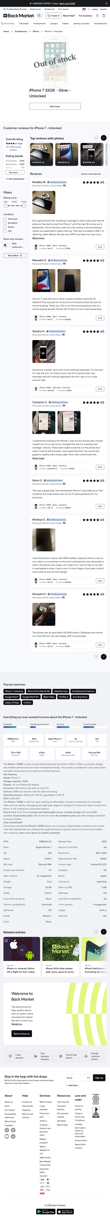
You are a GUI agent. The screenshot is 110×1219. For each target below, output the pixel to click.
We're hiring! (10, 1121)
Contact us (27, 1102)
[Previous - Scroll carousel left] (96, 138)
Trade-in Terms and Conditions (80, 1117)
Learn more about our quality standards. (40, 832)
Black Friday (62, 1125)
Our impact (10, 1110)
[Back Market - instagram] (7, 1130)
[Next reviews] (104, 657)
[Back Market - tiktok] (13, 1130)
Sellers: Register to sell (45, 1150)
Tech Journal (63, 1102)
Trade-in (43, 1121)
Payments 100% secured (44, 1172)
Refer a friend (46, 1102)
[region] (68, 155)
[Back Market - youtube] (7, 1136)
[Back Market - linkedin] (13, 1136)
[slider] (6, 206)
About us (9, 1102)
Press (7, 1106)
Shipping (26, 1110)
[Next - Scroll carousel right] (104, 138)
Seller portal (45, 1157)
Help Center (27, 1106)
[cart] (104, 15)
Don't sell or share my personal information (80, 1132)
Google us (16, 1023)
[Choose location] (86, 9)
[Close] (106, 3)
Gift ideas (61, 1121)
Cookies (78, 1124)
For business (85, 15)
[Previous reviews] (96, 657)
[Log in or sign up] (97, 15)
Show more (38, 238)
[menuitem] (39, 23)
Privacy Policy (81, 1140)
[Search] (39, 15)
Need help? (69, 15)
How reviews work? (16, 179)
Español (104, 9)
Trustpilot (9, 1125)
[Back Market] (18, 15)
